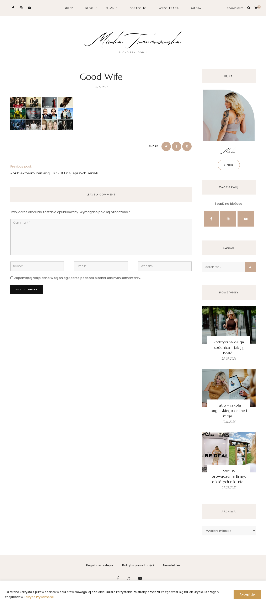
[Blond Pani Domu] (133, 41)
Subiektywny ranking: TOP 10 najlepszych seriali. (56, 173)
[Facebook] (13, 8)
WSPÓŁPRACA (169, 8)
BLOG (89, 8)
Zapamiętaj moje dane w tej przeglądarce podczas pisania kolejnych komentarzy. (77, 278)
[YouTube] (29, 8)
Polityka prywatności (138, 565)
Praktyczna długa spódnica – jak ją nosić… (229, 347)
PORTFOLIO (138, 8)
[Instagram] (21, 8)
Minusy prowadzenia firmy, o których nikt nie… (229, 476)
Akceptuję (247, 594)
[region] (133, 592)
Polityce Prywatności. (39, 597)
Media (196, 8)
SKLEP (69, 8)
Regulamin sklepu (99, 565)
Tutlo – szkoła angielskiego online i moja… (229, 410)
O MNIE (111, 8)
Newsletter (171, 565)
